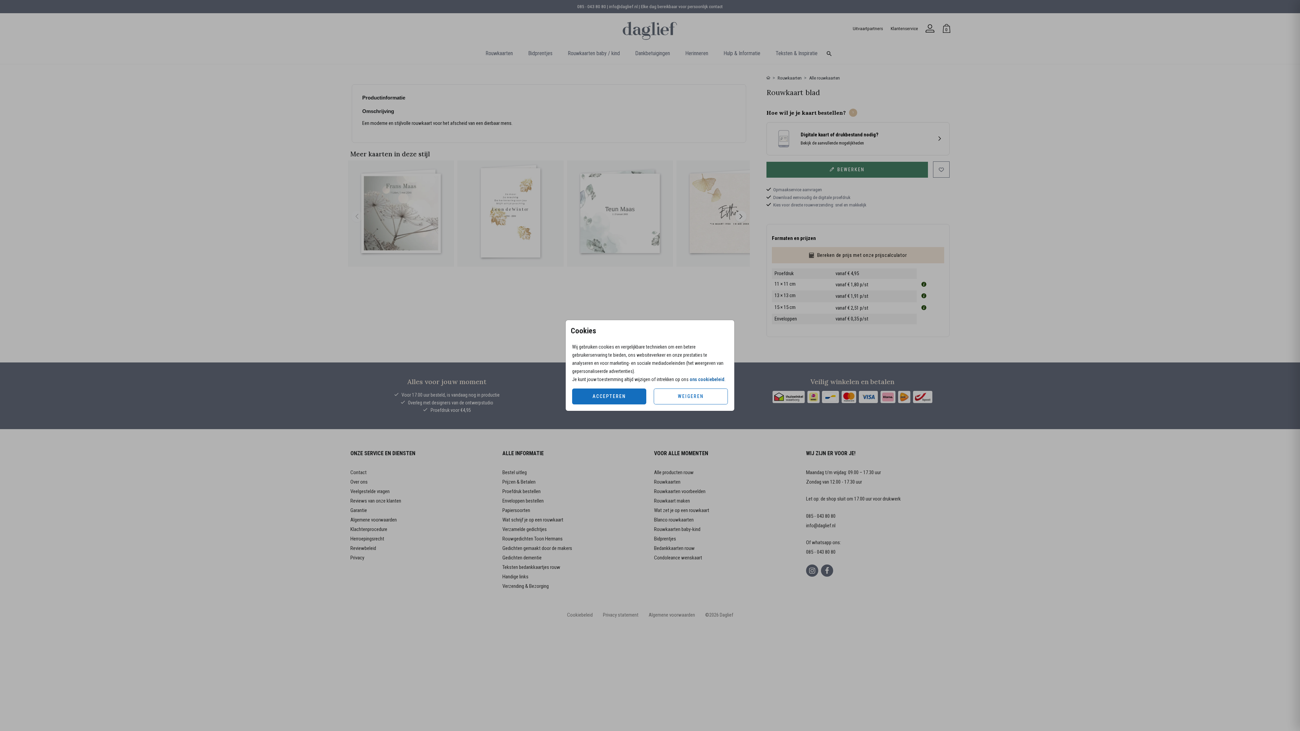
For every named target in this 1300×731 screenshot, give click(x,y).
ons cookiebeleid (707, 379)
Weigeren (691, 396)
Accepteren (609, 396)
